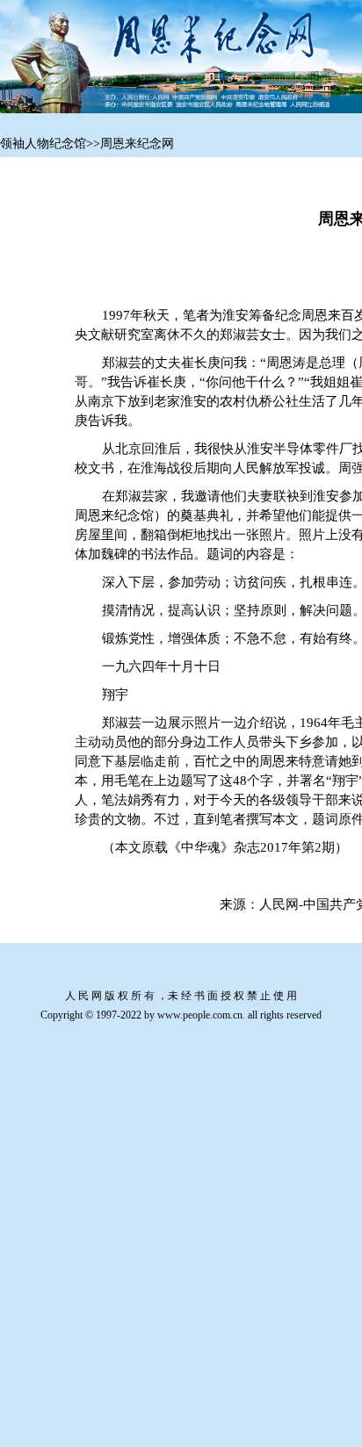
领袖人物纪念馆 (43, 143)
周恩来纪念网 (137, 143)
